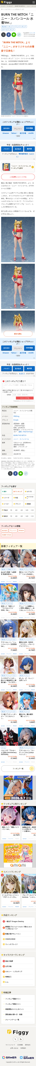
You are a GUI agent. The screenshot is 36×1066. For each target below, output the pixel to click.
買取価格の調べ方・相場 (13, 1014)
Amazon (6, 133)
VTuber (9, 569)
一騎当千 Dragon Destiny (14, 921)
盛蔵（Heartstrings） (26, 432)
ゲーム (9, 639)
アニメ (27, 569)
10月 (26, 510)
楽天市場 (23, 133)
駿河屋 (29, 149)
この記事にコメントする (18, 177)
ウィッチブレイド (11, 944)
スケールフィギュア (8, 30)
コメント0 (32, 33)
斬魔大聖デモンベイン (13, 934)
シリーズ (6, 498)
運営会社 (27, 1045)
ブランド (18, 504)
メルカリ (6, 149)
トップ (3, 6)
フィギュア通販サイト (13, 999)
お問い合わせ (14, 1048)
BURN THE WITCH (20, 6)
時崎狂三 (8, 977)
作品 (16, 498)
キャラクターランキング (14, 954)
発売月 (6, 516)
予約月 (6, 510)
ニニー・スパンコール (21, 439)
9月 (22, 510)
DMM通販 (29, 128)
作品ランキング (10, 915)
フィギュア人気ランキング (14, 803)
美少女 (3, 569)
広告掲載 (20, 1045)
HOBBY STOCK (6, 535)
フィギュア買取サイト (13, 1004)
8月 (16, 510)
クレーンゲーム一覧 (12, 1020)
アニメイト (13, 530)
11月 (32, 510)
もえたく (22, 373)
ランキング (18, 491)
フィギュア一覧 (18, 769)
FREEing (16, 416)
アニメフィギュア (20, 26)
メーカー (6, 504)
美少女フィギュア (7, 26)
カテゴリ (29, 491)
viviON (31, 133)
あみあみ (6, 128)
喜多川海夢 (9, 961)
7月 (11, 510)
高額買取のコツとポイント (14, 1009)
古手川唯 (8, 966)
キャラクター (30, 497)
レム (6, 982)
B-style (16, 420)
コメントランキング (12, 871)
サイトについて (10, 1045)
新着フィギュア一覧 (11, 546)
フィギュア (10, 6)
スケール (9, 603)
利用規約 (23, 1048)
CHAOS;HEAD (10, 939)
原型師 (29, 504)
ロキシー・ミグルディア (13, 971)
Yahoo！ (14, 133)
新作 (5, 491)
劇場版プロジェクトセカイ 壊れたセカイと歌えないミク (18, 928)
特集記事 (7, 992)
